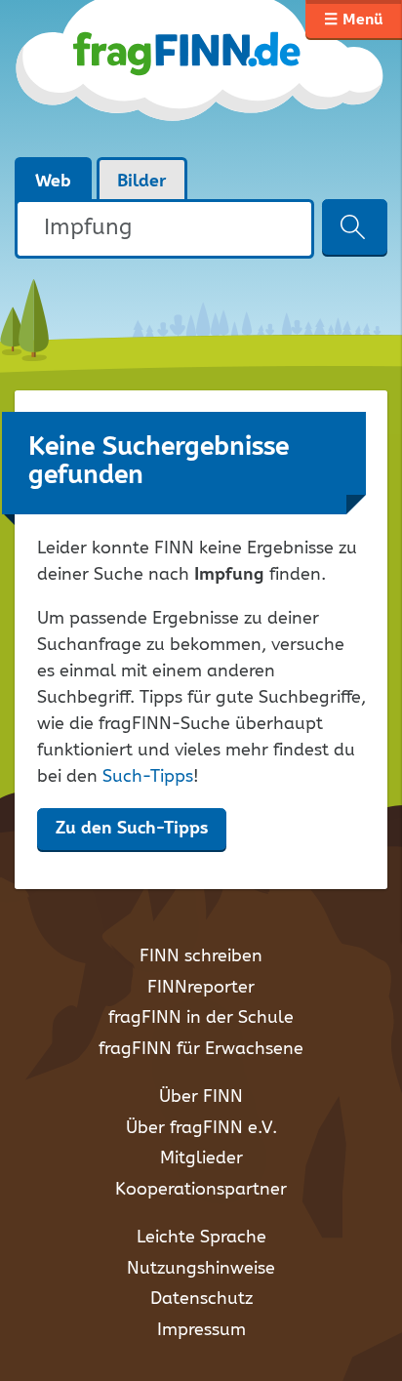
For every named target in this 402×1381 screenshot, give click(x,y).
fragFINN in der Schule (201, 1018)
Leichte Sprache (201, 1237)
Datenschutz (201, 1299)
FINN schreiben (201, 956)
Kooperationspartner (201, 1189)
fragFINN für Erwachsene (201, 1049)
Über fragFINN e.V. (201, 1128)
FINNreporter (201, 987)
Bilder (142, 181)
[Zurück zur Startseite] (201, 78)
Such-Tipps (147, 777)
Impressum (201, 1330)
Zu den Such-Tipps (132, 828)
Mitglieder (201, 1158)
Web (53, 181)
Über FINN (201, 1097)
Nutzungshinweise (201, 1268)
